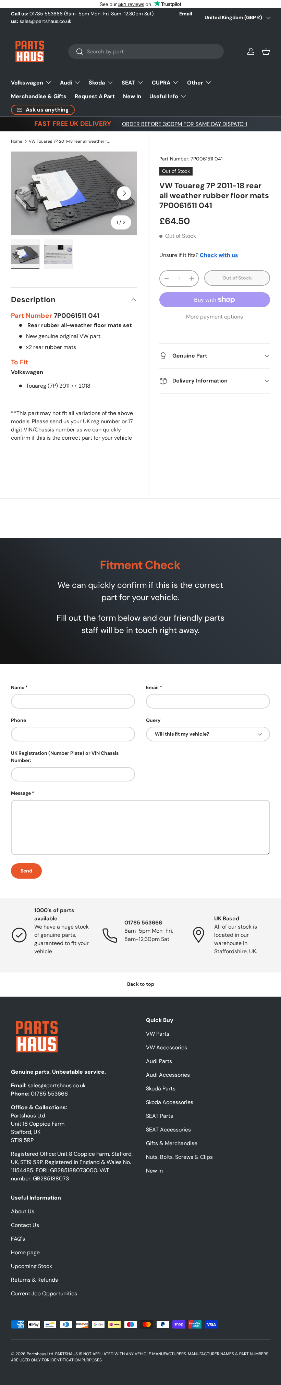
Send (26, 871)
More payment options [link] (214, 316)
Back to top (140, 984)
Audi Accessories (168, 1074)
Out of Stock (237, 278)
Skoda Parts (160, 1088)
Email (152, 687)
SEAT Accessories (168, 1129)
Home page (25, 1252)
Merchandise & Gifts (38, 96)
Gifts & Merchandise (171, 1143)
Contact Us (25, 1225)
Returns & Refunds (34, 1279)
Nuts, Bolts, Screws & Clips (179, 1157)
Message (21, 793)
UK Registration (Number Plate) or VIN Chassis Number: (65, 756)
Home (16, 141)
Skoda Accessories (169, 1102)
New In (132, 96)
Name (17, 687)
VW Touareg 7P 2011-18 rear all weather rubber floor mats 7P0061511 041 (70, 141)
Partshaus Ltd (40, 1354)
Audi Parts (159, 1061)
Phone (18, 720)
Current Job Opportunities (44, 1293)
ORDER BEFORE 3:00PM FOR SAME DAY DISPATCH (184, 124)
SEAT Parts (159, 1115)
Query (153, 720)
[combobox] (146, 51)
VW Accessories (166, 1047)
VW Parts (157, 1033)
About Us (22, 1211)
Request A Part (95, 96)
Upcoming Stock (31, 1266)
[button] (265, 51)
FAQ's (18, 1238)
